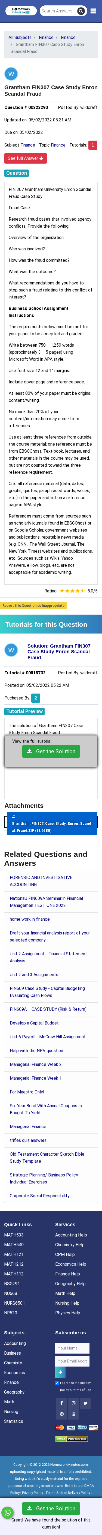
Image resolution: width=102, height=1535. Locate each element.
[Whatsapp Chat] (7, 1513)
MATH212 (14, 1264)
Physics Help (67, 1312)
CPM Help (65, 1254)
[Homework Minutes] (21, 10)
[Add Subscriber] (60, 1372)
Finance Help (67, 1274)
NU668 (10, 1293)
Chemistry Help (70, 1244)
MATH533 (14, 1235)
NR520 (10, 1312)
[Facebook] (61, 1403)
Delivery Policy (79, 1493)
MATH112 (14, 1274)
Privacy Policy (32, 1493)
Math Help (65, 1293)
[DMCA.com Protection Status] (71, 1438)
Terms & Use (55, 1493)
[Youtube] (61, 1414)
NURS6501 (14, 1303)
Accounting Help (71, 1235)
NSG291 (12, 1283)
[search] (81, 11)
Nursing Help (67, 1303)
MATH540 (14, 1244)
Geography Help (70, 1283)
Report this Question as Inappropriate (33, 606)
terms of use (82, 1390)
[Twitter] (85, 1403)
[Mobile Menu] (93, 11)
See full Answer (23, 158)
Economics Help (70, 1264)
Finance (27, 145)
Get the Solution (53, 751)
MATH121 (14, 1254)
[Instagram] (73, 1403)
